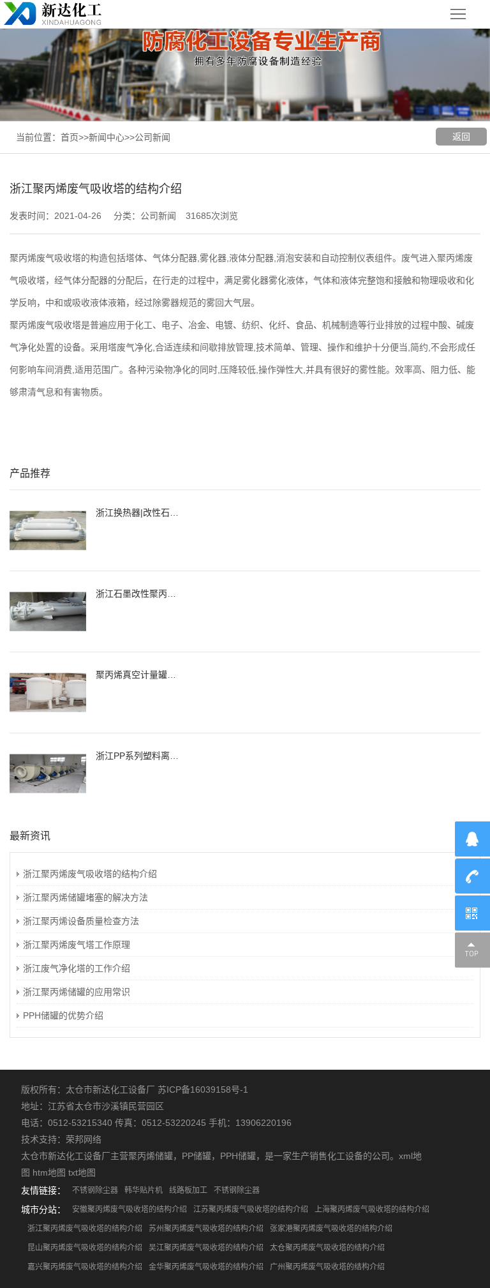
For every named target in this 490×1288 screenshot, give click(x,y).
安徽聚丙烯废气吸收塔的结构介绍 (129, 1209)
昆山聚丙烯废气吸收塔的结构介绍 (84, 1247)
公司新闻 (152, 137)
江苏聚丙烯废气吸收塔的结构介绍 (250, 1209)
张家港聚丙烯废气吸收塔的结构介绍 (331, 1228)
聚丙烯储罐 (150, 1156)
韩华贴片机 (143, 1190)
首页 (69, 137)
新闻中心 (106, 137)
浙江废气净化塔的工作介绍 (76, 968)
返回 (461, 136)
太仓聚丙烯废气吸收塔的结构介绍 (327, 1247)
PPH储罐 (238, 1156)
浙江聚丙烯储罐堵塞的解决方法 (85, 897)
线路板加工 (188, 1190)
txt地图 (82, 1172)
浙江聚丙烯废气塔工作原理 (76, 945)
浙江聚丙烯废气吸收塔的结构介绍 (90, 874)
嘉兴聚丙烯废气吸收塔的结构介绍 (84, 1266)
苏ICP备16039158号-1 (203, 1089)
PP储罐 (196, 1156)
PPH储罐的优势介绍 (63, 1015)
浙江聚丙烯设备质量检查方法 (81, 921)
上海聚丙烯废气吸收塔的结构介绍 (372, 1209)
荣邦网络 (83, 1139)
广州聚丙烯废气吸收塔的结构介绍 (327, 1266)
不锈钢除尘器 (95, 1190)
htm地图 (49, 1172)
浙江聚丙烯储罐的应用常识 (76, 992)
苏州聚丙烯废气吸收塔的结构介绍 (206, 1228)
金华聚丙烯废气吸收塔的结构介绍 (206, 1266)
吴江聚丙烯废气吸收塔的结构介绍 (206, 1247)
